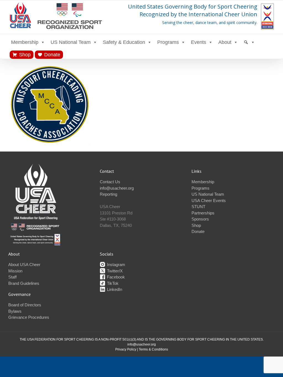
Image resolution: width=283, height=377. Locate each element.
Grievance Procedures (28, 317)
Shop (25, 54)
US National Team (71, 42)
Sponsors (200, 219)
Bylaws (15, 311)
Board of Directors (24, 304)
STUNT (198, 206)
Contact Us (110, 181)
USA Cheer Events (209, 200)
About (224, 42)
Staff (12, 277)
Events (198, 42)
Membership (24, 42)
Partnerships (203, 213)
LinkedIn (114, 289)
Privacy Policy (125, 349)
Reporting (108, 194)
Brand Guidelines (23, 283)
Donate (52, 54)
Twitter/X (114, 271)
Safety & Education (124, 42)
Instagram (115, 264)
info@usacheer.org (117, 188)
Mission (15, 271)
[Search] (249, 42)
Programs (168, 42)
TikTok (112, 283)
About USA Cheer (24, 264)
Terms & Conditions (153, 349)
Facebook (115, 277)
